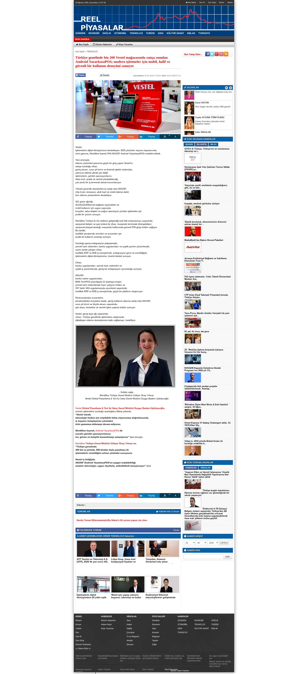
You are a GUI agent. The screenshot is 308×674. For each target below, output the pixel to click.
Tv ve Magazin (133, 636)
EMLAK (214, 628)
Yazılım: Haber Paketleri (179, 671)
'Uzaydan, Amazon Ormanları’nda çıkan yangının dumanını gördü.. (160, 562)
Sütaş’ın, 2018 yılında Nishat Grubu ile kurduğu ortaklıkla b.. (203, 442)
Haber (129, 624)
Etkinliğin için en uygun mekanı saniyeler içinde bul (130, 658)
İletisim (230, 2)
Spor (129, 620)
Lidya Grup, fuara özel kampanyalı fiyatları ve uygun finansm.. (123, 562)
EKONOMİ (198, 620)
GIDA (180, 628)
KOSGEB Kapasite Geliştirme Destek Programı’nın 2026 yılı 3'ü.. (202, 369)
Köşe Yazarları (107, 628)
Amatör (130, 640)
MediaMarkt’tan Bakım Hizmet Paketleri (203, 240)
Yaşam (155, 640)
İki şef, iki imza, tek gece (196, 331)
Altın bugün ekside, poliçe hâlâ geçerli (212, 97)
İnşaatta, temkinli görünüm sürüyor (202, 203)
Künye (221, 2)
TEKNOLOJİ (92, 51)
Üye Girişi (212, 2)
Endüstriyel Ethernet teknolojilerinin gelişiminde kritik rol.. (160, 597)
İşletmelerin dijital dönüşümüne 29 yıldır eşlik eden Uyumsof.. (91, 597)
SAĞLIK (214, 620)
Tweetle (109, 136)
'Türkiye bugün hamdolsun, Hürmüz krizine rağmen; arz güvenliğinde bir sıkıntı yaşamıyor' (207, 492)
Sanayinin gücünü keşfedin (83, 670)
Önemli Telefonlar (83, 644)
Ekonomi (156, 624)
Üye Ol (202, 2)
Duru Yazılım (148, 669)
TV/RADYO (182, 632)
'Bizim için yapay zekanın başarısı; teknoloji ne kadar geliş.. (126, 597)
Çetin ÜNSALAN (203, 123)
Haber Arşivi (106, 624)
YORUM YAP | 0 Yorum (168, 512)
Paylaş (88, 136)
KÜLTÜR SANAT (201, 628)
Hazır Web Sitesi (127, 669)
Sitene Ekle (83, 648)
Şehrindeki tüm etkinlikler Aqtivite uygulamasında (194, 658)
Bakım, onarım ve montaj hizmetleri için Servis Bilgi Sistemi (220, 663)
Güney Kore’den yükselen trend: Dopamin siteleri (210, 113)
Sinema (130, 644)
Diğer (154, 644)
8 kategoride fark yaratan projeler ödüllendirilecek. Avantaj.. (200, 387)
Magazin (156, 636)
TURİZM (214, 624)
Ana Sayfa (192, 2)
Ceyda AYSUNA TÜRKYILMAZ (209, 108)
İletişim (79, 620)
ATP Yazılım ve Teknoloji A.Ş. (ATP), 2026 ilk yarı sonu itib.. (93, 560)
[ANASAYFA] (109, 16)
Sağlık (129, 628)
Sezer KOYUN (202, 93)
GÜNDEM (182, 620)
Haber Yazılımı (104, 669)
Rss (77, 632)
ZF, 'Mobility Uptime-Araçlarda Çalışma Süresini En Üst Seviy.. (203, 351)
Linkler (78, 628)
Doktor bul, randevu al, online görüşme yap (174, 657)
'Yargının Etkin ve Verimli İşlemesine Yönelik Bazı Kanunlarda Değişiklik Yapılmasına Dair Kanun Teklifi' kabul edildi (206, 474)
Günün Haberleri (108, 620)
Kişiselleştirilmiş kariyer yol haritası (108, 657)
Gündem (156, 620)
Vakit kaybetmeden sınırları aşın (84, 657)
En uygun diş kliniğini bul (218, 657)
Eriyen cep (200, 127)
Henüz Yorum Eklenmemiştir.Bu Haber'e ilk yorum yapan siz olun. (112, 520)
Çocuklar (130, 632)
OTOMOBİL (183, 624)
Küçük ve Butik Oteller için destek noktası (152, 657)
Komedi (155, 632)
